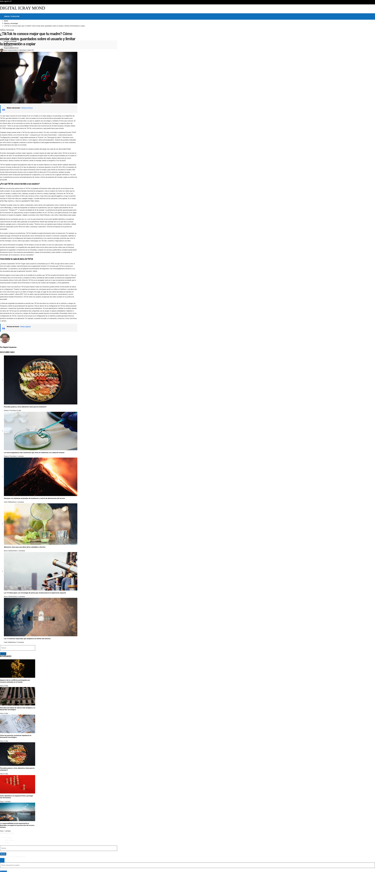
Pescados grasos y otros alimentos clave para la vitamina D (25, 407)
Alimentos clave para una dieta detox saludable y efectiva (24, 547)
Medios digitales (26, 326)
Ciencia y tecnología (7, 30)
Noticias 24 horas (27, 108)
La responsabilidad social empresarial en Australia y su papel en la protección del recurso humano (17, 825)
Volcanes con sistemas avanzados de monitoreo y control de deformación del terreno (34, 498)
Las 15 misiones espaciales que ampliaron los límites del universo (27, 638)
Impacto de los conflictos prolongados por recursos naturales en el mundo (15, 681)
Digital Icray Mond (22, 8)
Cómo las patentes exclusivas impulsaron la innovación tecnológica (15, 736)
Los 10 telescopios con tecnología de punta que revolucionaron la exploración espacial (35, 593)
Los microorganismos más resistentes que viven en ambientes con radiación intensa (34, 452)
